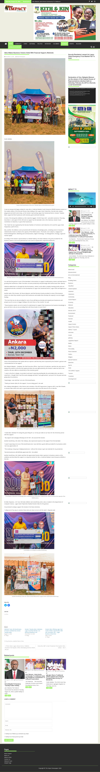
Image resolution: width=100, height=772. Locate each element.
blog (7, 641)
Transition (71, 376)
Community (18, 44)
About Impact (8, 753)
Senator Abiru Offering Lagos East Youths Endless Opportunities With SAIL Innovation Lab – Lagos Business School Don (54, 631)
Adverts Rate (7, 757)
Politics (40, 44)
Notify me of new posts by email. (14, 736)
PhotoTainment (72, 351)
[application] (82, 95)
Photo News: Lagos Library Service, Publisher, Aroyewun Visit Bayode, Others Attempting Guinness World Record (20, 647)
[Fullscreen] (93, 206)
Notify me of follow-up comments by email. (17, 733)
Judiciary (70, 338)
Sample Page (7, 763)
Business (64, 44)
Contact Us (7, 759)
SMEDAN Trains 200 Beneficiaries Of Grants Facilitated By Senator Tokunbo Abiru (12, 630)
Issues (70, 335)
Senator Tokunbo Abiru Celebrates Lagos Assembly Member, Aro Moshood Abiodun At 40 (33, 630)
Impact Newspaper (21, 56)
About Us (6, 755)
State (25, 44)
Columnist (56, 44)
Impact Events (72, 324)
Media (70, 343)
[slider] (80, 206)
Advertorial (71, 269)
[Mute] (91, 206)
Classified (70, 286)
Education (71, 308)
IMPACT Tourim (72, 329)
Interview (48, 44)
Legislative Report (14, 47)
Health (70, 321)
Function (70, 318)
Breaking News (72, 280)
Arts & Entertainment (74, 275)
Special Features (72, 359)
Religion (78, 44)
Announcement (72, 272)
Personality (71, 349)
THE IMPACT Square (73, 370)
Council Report (72, 299)
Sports (72, 44)
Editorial (32, 44)
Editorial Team (8, 761)
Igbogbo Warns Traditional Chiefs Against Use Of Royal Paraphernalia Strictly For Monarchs (57, 1)
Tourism (70, 373)
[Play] (70, 206)
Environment (71, 313)
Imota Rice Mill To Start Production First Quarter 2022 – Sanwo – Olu (52, 646)
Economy (70, 302)
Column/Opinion (72, 288)
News (10, 44)
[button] (15, 8)
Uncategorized (72, 379)
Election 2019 (72, 310)
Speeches (71, 362)
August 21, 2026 (9, 680)
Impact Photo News (73, 327)
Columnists (71, 294)
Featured (70, 316)
